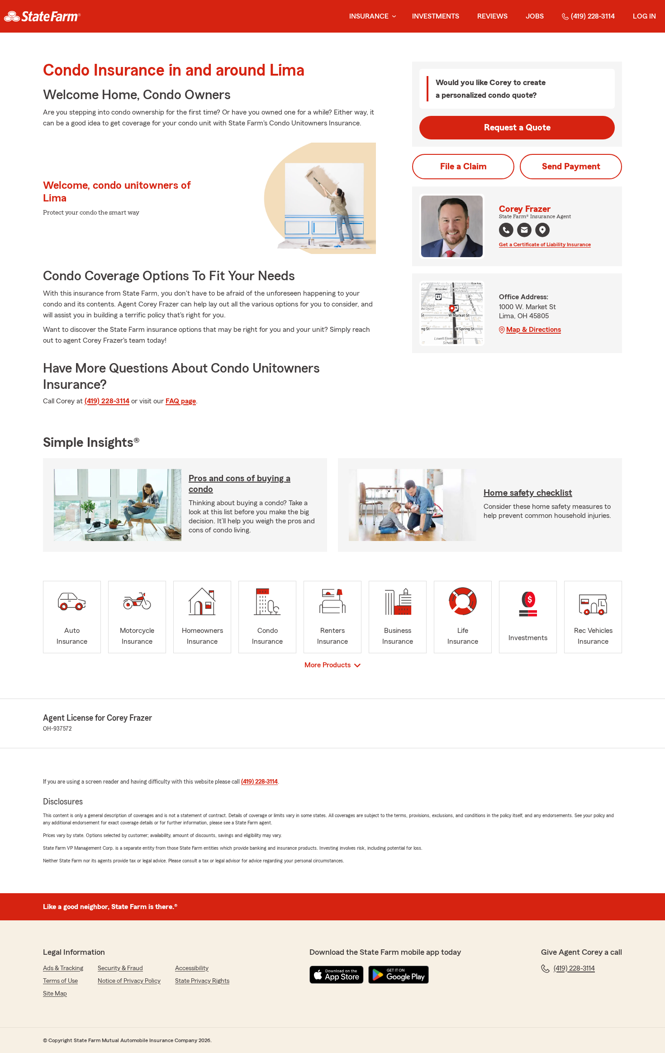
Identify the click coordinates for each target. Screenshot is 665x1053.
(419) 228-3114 (593, 16)
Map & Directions (533, 329)
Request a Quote (517, 127)
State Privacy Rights (202, 981)
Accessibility (192, 968)
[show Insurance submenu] (392, 16)
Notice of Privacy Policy (129, 981)
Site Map (55, 994)
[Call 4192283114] (506, 230)
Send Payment (571, 166)
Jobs (535, 16)
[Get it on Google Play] (398, 975)
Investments (435, 16)
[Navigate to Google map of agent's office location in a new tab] (542, 230)
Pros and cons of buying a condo (239, 484)
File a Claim (463, 166)
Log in (644, 16)
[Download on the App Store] (336, 975)
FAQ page (181, 401)
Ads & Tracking (63, 968)
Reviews (492, 16)
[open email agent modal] (524, 231)
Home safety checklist (528, 493)
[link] (42, 16)
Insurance (369, 16)
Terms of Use (60, 981)
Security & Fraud (120, 968)
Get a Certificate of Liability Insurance (545, 244)
